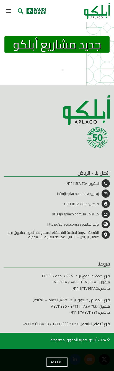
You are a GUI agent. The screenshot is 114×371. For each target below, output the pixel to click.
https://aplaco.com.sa (64, 224)
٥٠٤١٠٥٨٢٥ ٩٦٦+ (36, 323)
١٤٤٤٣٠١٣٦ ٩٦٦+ (65, 323)
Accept (57, 362)
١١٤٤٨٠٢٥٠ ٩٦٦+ (76, 183)
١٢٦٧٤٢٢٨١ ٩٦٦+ (84, 282)
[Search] (20, 11)
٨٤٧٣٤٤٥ (59, 306)
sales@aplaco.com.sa (69, 214)
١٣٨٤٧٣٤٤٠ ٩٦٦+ (84, 306)
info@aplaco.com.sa (73, 193)
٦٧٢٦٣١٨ (59, 282)
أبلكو (93, 339)
